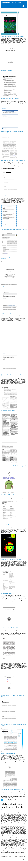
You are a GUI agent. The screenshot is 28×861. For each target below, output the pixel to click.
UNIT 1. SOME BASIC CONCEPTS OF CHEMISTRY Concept (14, 229)
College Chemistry (5, 286)
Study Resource (5, 2)
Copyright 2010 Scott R (6, 347)
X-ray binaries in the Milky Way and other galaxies (12, 627)
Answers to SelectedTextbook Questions (10, 98)
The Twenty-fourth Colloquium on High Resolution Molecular (12, 696)
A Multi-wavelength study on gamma (9, 313)
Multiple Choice (4, 438)
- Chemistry (3, 195)
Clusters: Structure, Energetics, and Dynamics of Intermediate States (12, 132)
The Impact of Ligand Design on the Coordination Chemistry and (12, 375)
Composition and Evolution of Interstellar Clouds (12, 789)
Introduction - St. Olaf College (7, 661)
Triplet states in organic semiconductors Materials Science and (12, 257)
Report (23, 859)
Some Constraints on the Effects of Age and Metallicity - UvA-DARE (13, 725)
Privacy (20, 856)
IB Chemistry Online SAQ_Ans (7, 593)
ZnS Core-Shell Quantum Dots (8, 410)
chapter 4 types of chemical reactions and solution (12, 36)
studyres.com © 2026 (6, 856)
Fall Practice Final (5, 524)
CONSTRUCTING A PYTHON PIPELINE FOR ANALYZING (13, 160)
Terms (16, 856)
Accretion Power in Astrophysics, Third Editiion (11, 559)
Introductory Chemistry (6, 70)
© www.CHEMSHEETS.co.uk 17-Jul (8, 494)
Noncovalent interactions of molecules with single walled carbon (14, 466)
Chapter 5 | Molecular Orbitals (8, 753)
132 (15, 799)
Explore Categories (17, 2)
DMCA (25, 856)
